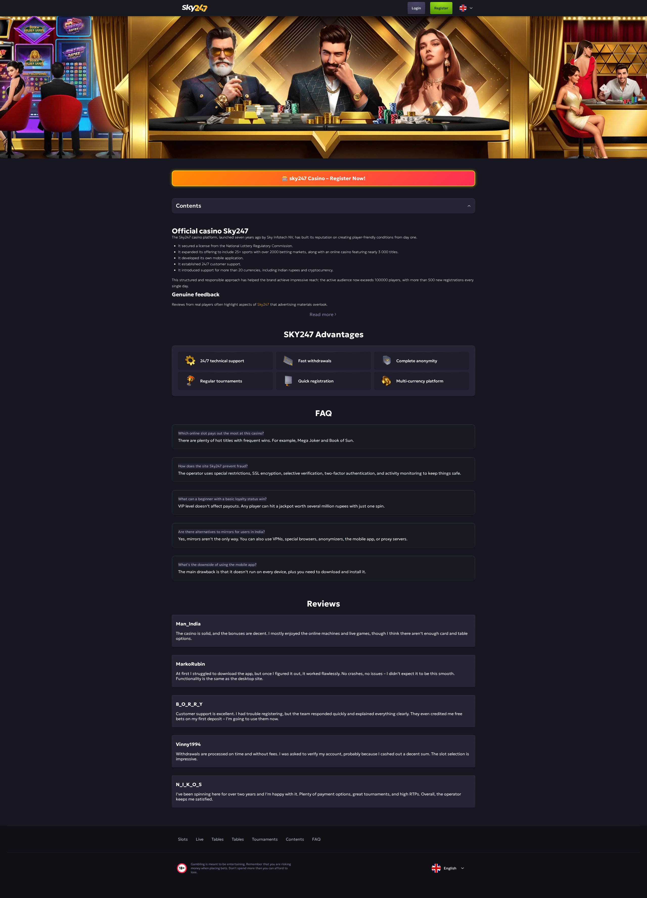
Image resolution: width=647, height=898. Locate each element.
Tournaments (265, 839)
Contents (295, 839)
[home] (195, 8)
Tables (218, 839)
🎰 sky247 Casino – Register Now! (323, 178)
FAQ (316, 839)
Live (199, 839)
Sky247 (263, 304)
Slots (183, 839)
